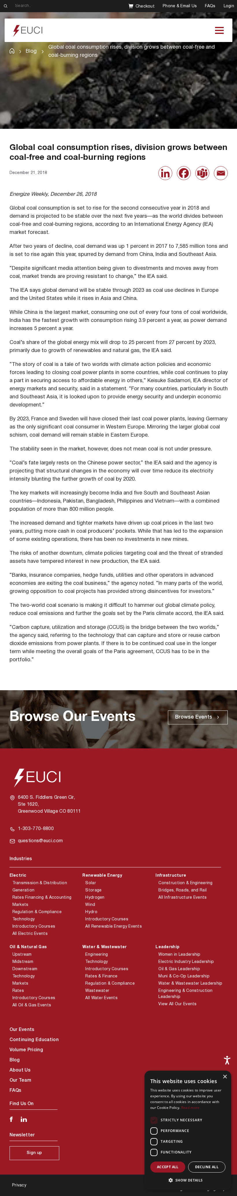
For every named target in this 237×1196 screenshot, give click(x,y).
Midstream (23, 962)
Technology (23, 919)
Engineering (96, 955)
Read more (190, 1107)
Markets (20, 905)
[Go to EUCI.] (12, 51)
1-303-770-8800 (36, 829)
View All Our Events (177, 1004)
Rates (18, 991)
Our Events (22, 1030)
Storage (93, 890)
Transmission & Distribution (39, 883)
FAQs (210, 6)
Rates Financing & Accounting (42, 898)
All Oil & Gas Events (31, 1005)
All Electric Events (30, 934)
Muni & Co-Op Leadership (183, 976)
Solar (90, 883)
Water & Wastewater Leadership (190, 984)
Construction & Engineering (185, 883)
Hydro (91, 912)
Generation (23, 890)
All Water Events (101, 998)
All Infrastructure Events (182, 898)
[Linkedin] (165, 173)
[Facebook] (184, 173)
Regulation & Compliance (37, 912)
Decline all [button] (207, 1166)
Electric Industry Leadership (186, 962)
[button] (187, 1180)
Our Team (21, 1080)
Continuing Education (34, 1040)
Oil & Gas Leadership (179, 969)
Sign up (34, 1153)
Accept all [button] (168, 1166)
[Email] (221, 173)
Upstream (22, 955)
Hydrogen (94, 898)
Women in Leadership (179, 955)
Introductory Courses (33, 926)
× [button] (225, 1077)
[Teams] (202, 173)
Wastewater (97, 991)
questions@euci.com (40, 841)
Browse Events (193, 717)
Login (229, 6)
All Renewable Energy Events (113, 926)
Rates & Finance (101, 976)
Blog (15, 1060)
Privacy (19, 1185)
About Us (20, 1070)
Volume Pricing (26, 1050)
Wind (90, 905)
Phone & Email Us (180, 6)
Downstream (25, 969)
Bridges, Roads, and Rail (182, 890)
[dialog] (188, 1130)
